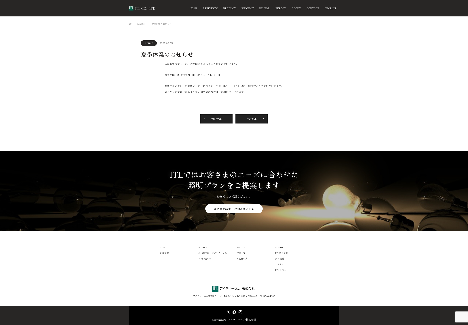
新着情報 (164, 252)
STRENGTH (210, 8)
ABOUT (296, 8)
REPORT (280, 8)
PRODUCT (229, 8)
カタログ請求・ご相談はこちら (234, 208)
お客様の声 (242, 258)
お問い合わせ (205, 258)
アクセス (279, 264)
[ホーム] (130, 17)
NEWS (193, 8)
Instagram (240, 311)
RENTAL (264, 8)
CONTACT (313, 8)
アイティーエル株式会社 (242, 319)
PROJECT (247, 8)
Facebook (233, 311)
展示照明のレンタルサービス (212, 252)
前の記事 (216, 119)
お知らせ (148, 43)
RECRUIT (330, 8)
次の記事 (251, 119)
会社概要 (279, 258)
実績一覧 (241, 252)
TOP (162, 247)
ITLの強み (280, 269)
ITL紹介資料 (281, 252)
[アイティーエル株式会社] (156, 8)
